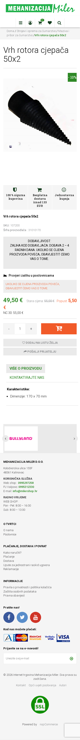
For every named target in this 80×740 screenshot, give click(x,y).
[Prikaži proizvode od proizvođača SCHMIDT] (21, 438)
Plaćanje (8, 556)
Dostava (8, 560)
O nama (8, 530)
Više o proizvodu (26, 368)
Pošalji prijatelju (41, 351)
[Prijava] (71, 658)
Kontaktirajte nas (27, 377)
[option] (40, 438)
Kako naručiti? (12, 552)
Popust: (62, 301)
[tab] (25, 368)
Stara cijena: (35, 301)
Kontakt (21, 685)
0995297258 (25, 483)
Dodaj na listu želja (41, 342)
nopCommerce (49, 724)
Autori (62, 685)
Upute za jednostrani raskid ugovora (26, 565)
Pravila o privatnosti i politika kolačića (27, 587)
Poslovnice (9, 534)
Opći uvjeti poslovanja (43, 685)
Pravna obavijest (14, 595)
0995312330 (26, 487)
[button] (5, 438)
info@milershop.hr (25, 491)
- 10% (72, 77)
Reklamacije (11, 569)
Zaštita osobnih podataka (19, 591)
